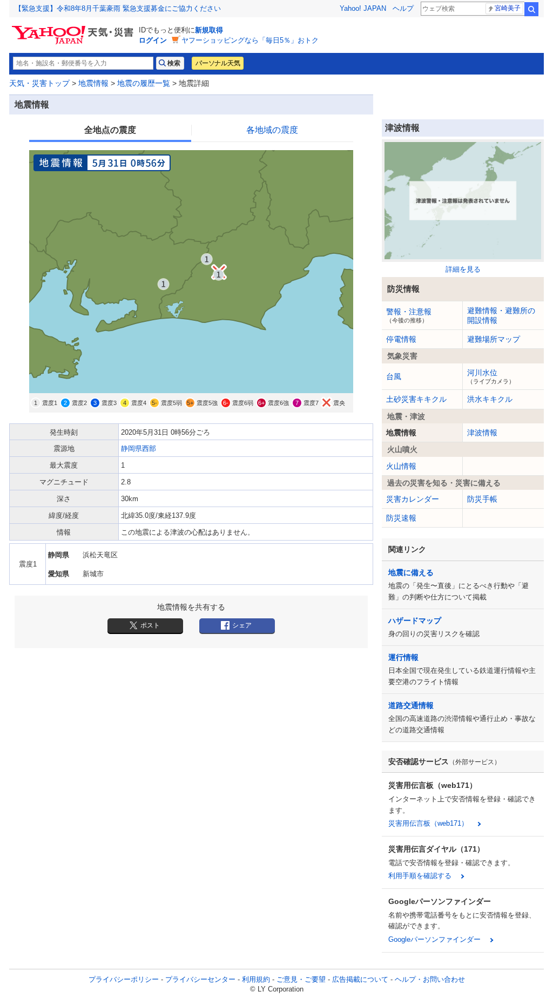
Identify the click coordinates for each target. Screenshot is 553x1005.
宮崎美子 (508, 8)
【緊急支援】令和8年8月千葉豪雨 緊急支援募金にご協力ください (118, 8)
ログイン (153, 40)
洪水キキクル (489, 399)
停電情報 (401, 339)
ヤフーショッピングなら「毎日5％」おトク (250, 40)
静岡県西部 (138, 448)
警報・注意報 (408, 315)
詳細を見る (463, 269)
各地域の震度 (272, 129)
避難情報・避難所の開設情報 (501, 315)
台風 (393, 376)
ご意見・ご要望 (301, 979)
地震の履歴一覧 (143, 83)
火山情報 (401, 466)
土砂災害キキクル (416, 399)
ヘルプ (403, 8)
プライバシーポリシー (124, 979)
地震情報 (93, 83)
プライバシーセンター (200, 979)
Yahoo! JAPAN (363, 8)
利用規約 (256, 979)
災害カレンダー (412, 499)
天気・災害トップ (39, 83)
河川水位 (491, 376)
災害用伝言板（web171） (428, 823)
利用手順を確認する (419, 876)
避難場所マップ (493, 339)
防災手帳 (482, 499)
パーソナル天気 (217, 63)
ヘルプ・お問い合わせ (430, 979)
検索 (531, 9)
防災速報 (401, 518)
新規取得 (209, 30)
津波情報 (482, 432)
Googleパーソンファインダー (434, 939)
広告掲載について (360, 979)
